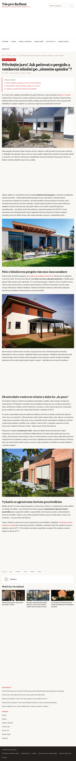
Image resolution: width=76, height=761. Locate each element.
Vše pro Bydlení (14, 4)
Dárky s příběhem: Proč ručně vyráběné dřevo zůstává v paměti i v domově (25, 706)
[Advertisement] (38, 24)
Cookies (4, 757)
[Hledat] (72, 5)
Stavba (13, 41)
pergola (18, 571)
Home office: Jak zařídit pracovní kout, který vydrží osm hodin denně (23, 695)
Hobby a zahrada (25, 41)
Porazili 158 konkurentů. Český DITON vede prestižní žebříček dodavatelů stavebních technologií (33, 691)
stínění (32, 571)
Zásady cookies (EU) (65, 753)
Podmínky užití (25, 753)
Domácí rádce (63, 41)
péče (10, 571)
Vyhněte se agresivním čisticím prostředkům (21, 89)
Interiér (5, 41)
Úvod (3, 55)
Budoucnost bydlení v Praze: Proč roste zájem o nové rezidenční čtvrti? (24, 699)
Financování (39, 41)
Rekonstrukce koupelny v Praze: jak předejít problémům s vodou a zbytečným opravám (29, 702)
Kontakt (34, 753)
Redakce (28, 73)
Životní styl (51, 41)
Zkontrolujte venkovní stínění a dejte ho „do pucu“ (23, 86)
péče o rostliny (65, 95)
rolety (25, 571)
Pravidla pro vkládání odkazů (10, 753)
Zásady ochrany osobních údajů (47, 753)
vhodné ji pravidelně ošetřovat (41, 276)
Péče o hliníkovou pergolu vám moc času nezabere (23, 83)
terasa (39, 571)
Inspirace (6, 49)
